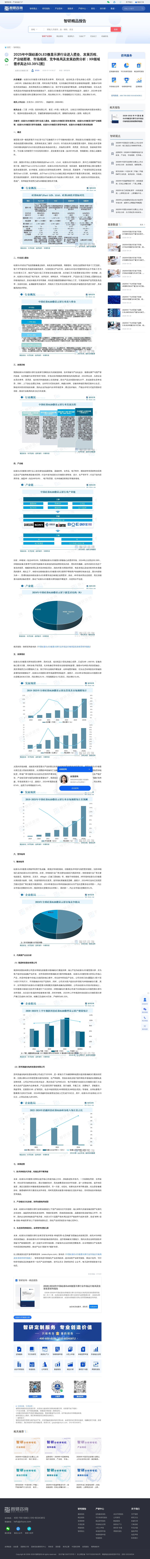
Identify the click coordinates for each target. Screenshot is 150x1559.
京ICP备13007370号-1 (67, 1554)
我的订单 (140, 2)
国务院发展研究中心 (38, 1547)
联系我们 (134, 1538)
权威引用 (134, 1521)
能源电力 (71, 36)
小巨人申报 (100, 1528)
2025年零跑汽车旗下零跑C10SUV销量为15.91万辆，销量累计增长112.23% (133, 273)
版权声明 (134, 1531)
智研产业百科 (47, 36)
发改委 (15, 1547)
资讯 (93, 8)
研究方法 (134, 1517)
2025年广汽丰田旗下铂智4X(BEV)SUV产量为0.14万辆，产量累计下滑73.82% (133, 286)
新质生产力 (117, 1524)
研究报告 (46, 8)
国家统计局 (25, 1547)
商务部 (50, 1547)
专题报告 (99, 1538)
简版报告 (81, 1528)
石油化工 (93, 36)
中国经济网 (76, 1547)
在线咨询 (93, 1307)
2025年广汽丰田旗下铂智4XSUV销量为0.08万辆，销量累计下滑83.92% (133, 299)
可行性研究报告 (101, 1517)
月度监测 (81, 1524)
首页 (9, 47)
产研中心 (82, 8)
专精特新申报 (100, 1534)
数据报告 (116, 1521)
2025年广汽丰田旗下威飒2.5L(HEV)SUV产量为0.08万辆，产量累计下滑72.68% (133, 312)
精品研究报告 (100, 1521)
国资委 (58, 1547)
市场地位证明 (100, 1524)
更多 (141, 225)
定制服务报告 (100, 1514)
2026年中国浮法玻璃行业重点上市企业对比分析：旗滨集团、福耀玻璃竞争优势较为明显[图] (88, 1459)
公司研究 (116, 1517)
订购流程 (134, 1524)
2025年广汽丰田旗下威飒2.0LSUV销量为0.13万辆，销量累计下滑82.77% (133, 325)
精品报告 (59, 36)
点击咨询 (75, 788)
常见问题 (134, 1528)
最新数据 (113, 224)
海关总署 (66, 1547)
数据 (112, 8)
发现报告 (85, 1547)
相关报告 (115, 107)
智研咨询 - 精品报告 (28, 1280)
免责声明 (134, 1534)
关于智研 (134, 1514)
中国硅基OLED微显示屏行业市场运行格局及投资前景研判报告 (64, 646)
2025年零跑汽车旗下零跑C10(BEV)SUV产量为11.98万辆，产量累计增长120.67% (133, 260)
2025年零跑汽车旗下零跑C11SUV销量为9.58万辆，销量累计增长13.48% (133, 247)
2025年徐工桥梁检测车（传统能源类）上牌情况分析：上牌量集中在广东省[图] (88, 1487)
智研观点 (33, 8)
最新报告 (81, 1514)
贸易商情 (81, 1521)
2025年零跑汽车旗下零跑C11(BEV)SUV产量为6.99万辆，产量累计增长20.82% (132, 234)
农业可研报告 (118, 1514)
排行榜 (103, 8)
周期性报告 (117, 1531)
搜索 (116, 29)
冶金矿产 (82, 36)
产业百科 (58, 8)
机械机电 (104, 36)
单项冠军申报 (100, 1531)
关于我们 (129, 2)
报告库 (70, 8)
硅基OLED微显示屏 (21, 70)
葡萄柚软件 (95, 1547)
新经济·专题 (117, 1528)
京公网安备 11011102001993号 (89, 1554)
